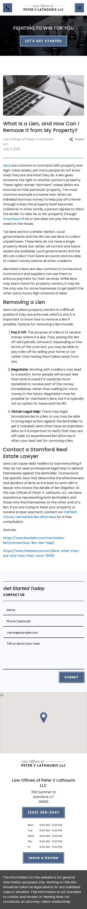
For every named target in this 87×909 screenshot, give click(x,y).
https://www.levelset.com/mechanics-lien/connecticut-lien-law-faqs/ (34, 540)
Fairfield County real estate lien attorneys (39, 514)
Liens (7, 165)
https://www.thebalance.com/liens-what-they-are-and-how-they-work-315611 (41, 553)
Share (79, 139)
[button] (43, 717)
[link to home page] (43, 7)
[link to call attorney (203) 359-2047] (7, 7)
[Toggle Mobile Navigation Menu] (79, 7)
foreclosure (12, 219)
